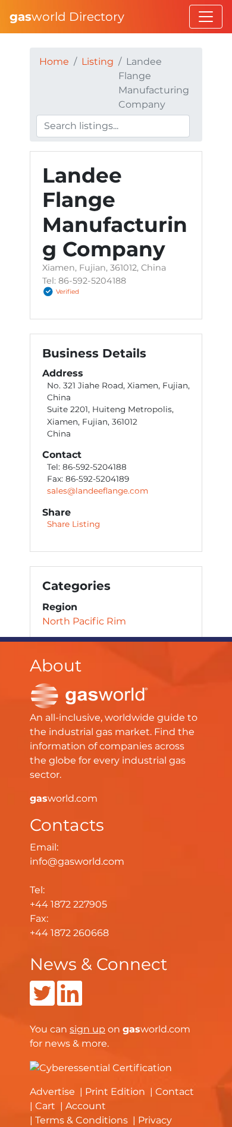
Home (54, 61)
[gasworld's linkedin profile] (69, 1000)
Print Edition (115, 1091)
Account (85, 1106)
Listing (97, 61)
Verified (67, 292)
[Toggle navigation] (205, 17)
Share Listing (73, 524)
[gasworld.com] (89, 695)
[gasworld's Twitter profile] (42, 1000)
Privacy (155, 1120)
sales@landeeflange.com (97, 490)
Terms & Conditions (81, 1120)
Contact (174, 1091)
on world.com (130, 1029)
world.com (64, 798)
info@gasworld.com (77, 861)
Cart (45, 1106)
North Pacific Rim (84, 621)
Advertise (52, 1091)
